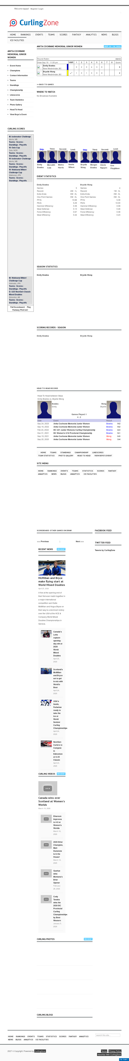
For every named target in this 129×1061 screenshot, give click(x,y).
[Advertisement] (20, 229)
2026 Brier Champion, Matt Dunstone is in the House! (58, 849)
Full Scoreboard (17, 307)
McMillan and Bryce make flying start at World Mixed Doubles (51, 581)
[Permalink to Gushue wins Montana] (46, 873)
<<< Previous (43, 541)
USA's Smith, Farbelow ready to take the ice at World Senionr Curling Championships (60, 714)
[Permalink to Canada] (46, 633)
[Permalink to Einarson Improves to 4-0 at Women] (46, 818)
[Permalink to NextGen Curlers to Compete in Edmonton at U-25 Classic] (46, 743)
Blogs (115, 34)
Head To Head (16, 109)
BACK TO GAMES (46, 84)
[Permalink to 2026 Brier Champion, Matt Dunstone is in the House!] (46, 844)
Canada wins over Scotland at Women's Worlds (51, 801)
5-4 (119, 439)
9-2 (119, 423)
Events (39, 34)
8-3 (119, 429)
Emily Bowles (49, 65)
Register (34, 9)
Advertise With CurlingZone (109, 1054)
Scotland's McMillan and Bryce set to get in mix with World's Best (58, 678)
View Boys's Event (18, 114)
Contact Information (19, 75)
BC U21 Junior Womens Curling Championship (74, 429)
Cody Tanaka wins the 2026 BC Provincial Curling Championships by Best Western (60, 908)
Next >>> (80, 541)
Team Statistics (17, 99)
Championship (16, 90)
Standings (14, 85)
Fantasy (76, 34)
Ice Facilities (17, 40)
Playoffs (23, 144)
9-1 (119, 433)
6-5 (119, 436)
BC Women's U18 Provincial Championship (72, 433)
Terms (104, 1051)
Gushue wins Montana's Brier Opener (58, 876)
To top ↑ (124, 1059)
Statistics (87, 471)
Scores (63, 34)
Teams (51, 34)
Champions (15, 70)
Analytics (91, 34)
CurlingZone (40, 1051)
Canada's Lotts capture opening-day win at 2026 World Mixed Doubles (57, 643)
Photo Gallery (16, 104)
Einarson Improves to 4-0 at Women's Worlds (57, 822)
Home (13, 34)
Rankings (26, 34)
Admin (118, 58)
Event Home (15, 65)
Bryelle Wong (49, 71)
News (104, 34)
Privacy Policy (115, 1051)
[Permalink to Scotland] (46, 671)
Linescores (15, 94)
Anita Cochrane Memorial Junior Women (71, 423)
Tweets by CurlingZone (105, 550)
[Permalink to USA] (46, 702)
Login (41, 9)
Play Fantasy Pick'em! (21, 308)
